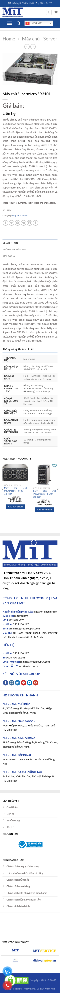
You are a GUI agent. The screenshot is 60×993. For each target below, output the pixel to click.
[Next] (57, 496)
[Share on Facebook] (5, 223)
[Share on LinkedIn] (29, 223)
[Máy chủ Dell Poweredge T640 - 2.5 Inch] (45, 474)
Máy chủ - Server (39, 38)
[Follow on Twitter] (17, 683)
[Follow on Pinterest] (23, 683)
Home (9, 38)
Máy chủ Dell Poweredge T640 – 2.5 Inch (44, 494)
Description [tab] (10, 243)
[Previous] (2, 496)
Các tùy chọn (15, 507)
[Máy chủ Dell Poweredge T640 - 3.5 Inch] (15, 473)
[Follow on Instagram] (11, 683)
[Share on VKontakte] (23, 223)
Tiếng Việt (36, 23)
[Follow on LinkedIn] (29, 683)
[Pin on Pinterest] (17, 223)
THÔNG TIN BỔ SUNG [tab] (14, 249)
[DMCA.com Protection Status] (16, 980)
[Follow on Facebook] (5, 683)
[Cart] (56, 12)
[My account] (49, 12)
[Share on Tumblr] (35, 223)
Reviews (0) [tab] (8, 256)
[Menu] (9, 23)
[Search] (18, 23)
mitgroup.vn (21, 615)
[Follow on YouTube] (35, 683)
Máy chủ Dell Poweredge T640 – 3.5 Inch (15, 491)
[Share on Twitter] (11, 223)
